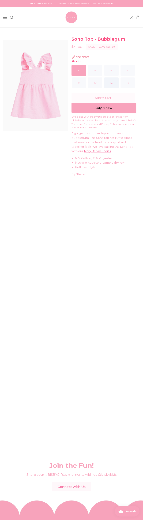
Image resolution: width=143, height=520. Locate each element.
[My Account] (130, 17)
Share (80, 174)
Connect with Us (72, 487)
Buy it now (103, 108)
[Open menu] (3, 17)
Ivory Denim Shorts (97, 151)
